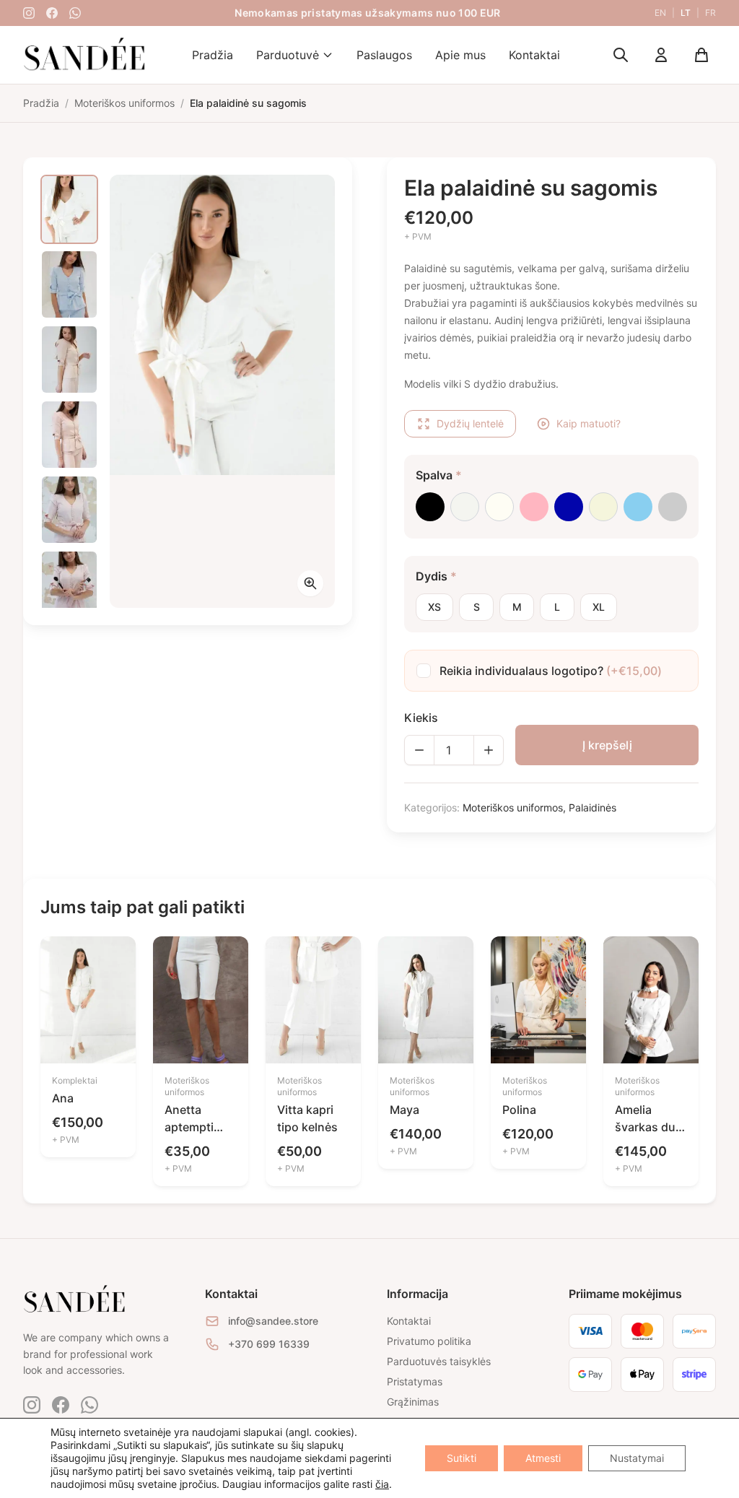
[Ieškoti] (620, 54)
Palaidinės (592, 807)
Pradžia (212, 55)
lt (686, 12)
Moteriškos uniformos (513, 807)
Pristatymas (414, 1381)
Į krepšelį (607, 745)
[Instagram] (29, 13)
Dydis (436, 576)
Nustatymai (637, 1458)
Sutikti (461, 1458)
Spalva (439, 475)
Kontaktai (534, 55)
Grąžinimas (413, 1401)
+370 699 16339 (269, 1344)
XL (598, 607)
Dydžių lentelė (470, 423)
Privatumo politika (429, 1341)
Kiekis (421, 717)
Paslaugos (384, 55)
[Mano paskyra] (661, 54)
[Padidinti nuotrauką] (310, 583)
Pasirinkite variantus (88, 1031)
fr (710, 12)
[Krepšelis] (701, 54)
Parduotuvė (287, 55)
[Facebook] (52, 13)
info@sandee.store (273, 1321)
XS (434, 607)
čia (382, 1484)
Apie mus (460, 55)
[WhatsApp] (75, 13)
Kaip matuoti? (588, 423)
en (660, 12)
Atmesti (543, 1458)
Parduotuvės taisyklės (439, 1361)
